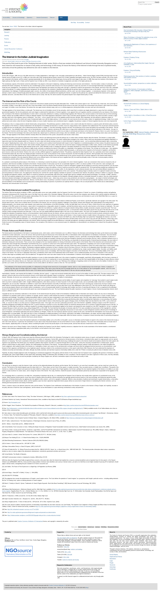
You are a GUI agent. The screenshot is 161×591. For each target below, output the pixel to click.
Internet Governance (42, 17)
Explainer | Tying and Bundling (132, 71)
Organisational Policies (116, 556)
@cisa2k (69, 554)
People (111, 563)
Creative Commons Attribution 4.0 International (30, 521)
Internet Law (18, 61)
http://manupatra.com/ (14, 402)
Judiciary (23, 61)
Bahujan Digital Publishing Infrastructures (135, 52)
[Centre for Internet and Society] (15, 8)
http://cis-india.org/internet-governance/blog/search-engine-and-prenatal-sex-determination (31, 512)
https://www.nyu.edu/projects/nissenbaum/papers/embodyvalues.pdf (84, 418)
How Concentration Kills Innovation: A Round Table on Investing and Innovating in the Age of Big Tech (138, 31)
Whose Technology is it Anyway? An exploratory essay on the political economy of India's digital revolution (140, 39)
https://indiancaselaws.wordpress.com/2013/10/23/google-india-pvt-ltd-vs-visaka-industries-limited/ (33, 515)
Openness (29, 17)
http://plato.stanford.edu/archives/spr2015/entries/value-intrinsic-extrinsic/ (74, 415)
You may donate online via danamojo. (67, 538)
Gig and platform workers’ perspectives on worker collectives (140, 84)
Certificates (113, 569)
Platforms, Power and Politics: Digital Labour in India (138, 110)
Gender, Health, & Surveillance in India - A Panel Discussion (140, 116)
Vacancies (112, 565)
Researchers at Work (36, 61)
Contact (87, 22)
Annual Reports (114, 554)
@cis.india (66, 557)
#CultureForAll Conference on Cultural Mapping (136, 104)
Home (11, 26)
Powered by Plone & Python (80, 529)
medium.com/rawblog (76, 549)
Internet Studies (11, 61)
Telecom (52, 17)
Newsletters (113, 558)
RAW (61, 17)
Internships (113, 567)
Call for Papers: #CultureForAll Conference (135, 121)
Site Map (73, 22)
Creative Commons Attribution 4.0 (57, 585)
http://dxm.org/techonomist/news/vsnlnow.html (73, 396)
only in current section (146, 4)
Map (87, 587)
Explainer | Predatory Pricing (131, 58)
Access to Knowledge (18, 17)
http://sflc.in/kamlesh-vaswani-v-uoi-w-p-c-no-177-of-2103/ (23, 509)
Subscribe (66, 547)
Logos (111, 560)
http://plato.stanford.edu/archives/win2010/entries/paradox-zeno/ (81, 405)
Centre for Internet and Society (70, 559)
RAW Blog (28, 61)
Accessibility (6, 17)
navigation (7, 29)
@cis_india (68, 552)
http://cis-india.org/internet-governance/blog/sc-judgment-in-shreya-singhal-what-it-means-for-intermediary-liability (66, 506)
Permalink (26, 59)
